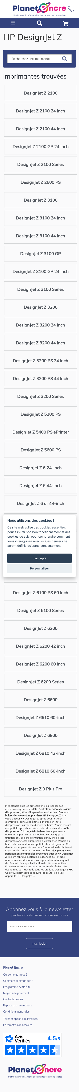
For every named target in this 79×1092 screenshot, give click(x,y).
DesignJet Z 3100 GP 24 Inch (41, 271)
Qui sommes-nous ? (15, 974)
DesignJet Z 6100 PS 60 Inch (40, 592)
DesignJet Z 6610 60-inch (41, 717)
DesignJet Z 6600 (41, 699)
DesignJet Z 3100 (41, 200)
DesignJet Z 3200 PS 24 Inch (40, 360)
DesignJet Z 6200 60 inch (40, 664)
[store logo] (39, 9)
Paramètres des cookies (17, 1025)
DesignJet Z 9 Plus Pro (40, 788)
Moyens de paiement (16, 993)
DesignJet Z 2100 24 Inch (40, 110)
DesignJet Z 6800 (41, 735)
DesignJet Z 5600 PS (41, 449)
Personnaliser (39, 568)
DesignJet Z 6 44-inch (40, 485)
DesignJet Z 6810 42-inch (41, 753)
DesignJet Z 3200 (41, 307)
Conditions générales (16, 1011)
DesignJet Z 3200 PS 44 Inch (40, 378)
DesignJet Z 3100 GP (40, 253)
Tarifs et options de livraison (20, 1018)
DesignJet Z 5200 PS (41, 414)
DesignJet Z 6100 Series (40, 610)
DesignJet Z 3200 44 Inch (40, 342)
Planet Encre (35, 1070)
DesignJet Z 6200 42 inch (40, 646)
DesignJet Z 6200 (41, 628)
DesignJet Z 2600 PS (41, 182)
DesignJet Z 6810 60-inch (41, 771)
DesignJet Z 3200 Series (40, 396)
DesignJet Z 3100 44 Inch (40, 235)
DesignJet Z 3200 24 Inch (40, 325)
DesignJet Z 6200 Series (40, 681)
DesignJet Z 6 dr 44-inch (40, 503)
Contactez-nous (13, 999)
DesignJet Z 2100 (41, 93)
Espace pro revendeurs (17, 1005)
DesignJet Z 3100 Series (40, 289)
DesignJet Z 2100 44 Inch (40, 128)
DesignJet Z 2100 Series (40, 164)
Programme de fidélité (17, 987)
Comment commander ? (18, 980)
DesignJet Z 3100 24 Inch (40, 217)
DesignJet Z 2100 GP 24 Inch (41, 146)
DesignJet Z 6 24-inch (40, 467)
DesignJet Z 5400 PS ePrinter (40, 432)
